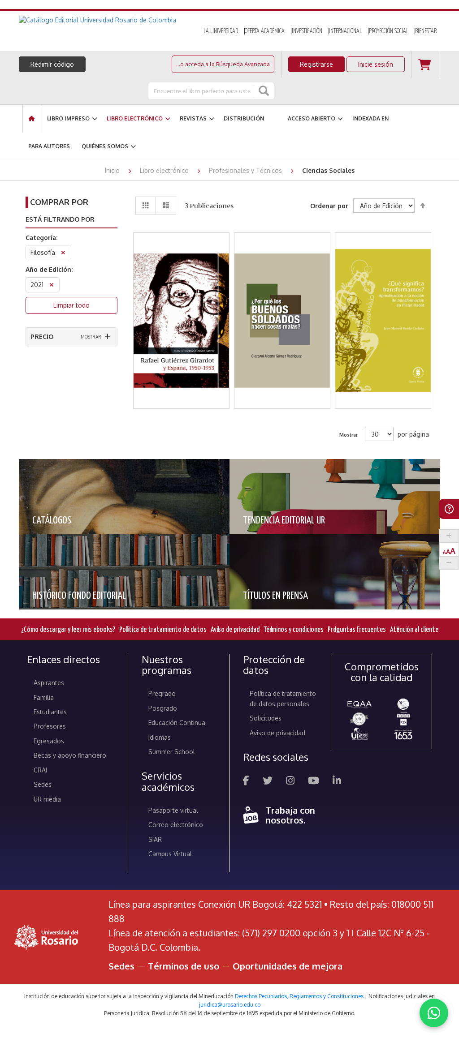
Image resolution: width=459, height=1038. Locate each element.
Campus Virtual (170, 854)
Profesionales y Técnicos (246, 170)
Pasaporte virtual (173, 810)
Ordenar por (329, 206)
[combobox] (202, 91)
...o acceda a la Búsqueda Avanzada (223, 64)
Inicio (113, 170)
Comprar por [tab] (59, 202)
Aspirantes (49, 682)
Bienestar (426, 31)
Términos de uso (183, 966)
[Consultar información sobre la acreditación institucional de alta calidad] (403, 704)
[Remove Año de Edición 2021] (51, 286)
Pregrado (162, 693)
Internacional (345, 31)
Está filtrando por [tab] (60, 219)
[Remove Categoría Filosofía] (63, 254)
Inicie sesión (375, 64)
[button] (181, 298)
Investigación (307, 31)
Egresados (49, 741)
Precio (41, 336)
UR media (47, 799)
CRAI (40, 770)
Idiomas (159, 737)
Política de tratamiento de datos (163, 630)
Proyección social (388, 31)
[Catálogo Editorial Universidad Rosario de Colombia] (102, 20)
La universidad (221, 31)
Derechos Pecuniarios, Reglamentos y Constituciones (299, 996)
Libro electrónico (165, 170)
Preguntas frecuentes (357, 630)
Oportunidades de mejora (287, 966)
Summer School (171, 751)
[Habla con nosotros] (434, 1013)
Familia (44, 697)
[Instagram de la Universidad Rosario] (290, 781)
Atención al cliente (414, 630)
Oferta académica (265, 31)
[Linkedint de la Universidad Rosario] (337, 781)
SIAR (155, 839)
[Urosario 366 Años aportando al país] (403, 734)
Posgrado (162, 708)
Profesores (50, 726)
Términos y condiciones (294, 630)
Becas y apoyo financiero (70, 755)
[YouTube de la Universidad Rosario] (313, 781)
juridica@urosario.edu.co (229, 1004)
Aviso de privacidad (235, 630)
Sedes (43, 784)
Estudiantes (50, 712)
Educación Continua (176, 722)
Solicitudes (265, 718)
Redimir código (52, 64)
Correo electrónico (175, 824)
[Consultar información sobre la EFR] (360, 719)
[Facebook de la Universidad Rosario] (246, 781)
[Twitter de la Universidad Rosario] (268, 781)
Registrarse (316, 64)
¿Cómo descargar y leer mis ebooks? (68, 630)
